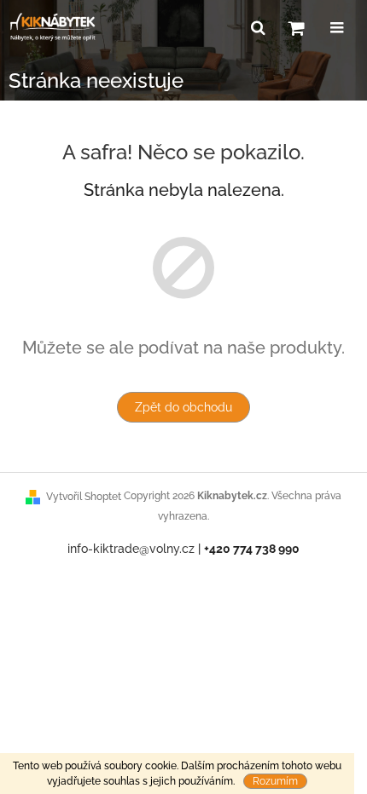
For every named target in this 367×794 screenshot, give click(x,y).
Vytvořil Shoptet (83, 497)
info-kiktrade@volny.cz (131, 548)
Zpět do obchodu (183, 407)
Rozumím (275, 781)
